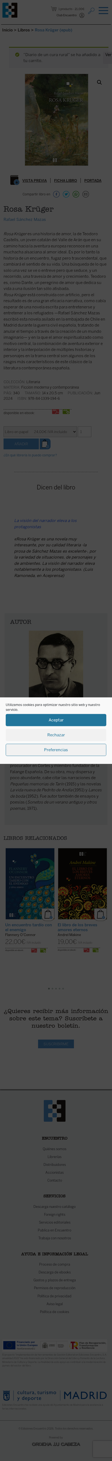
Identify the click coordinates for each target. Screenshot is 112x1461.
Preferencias (56, 749)
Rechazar (56, 735)
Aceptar (56, 720)
